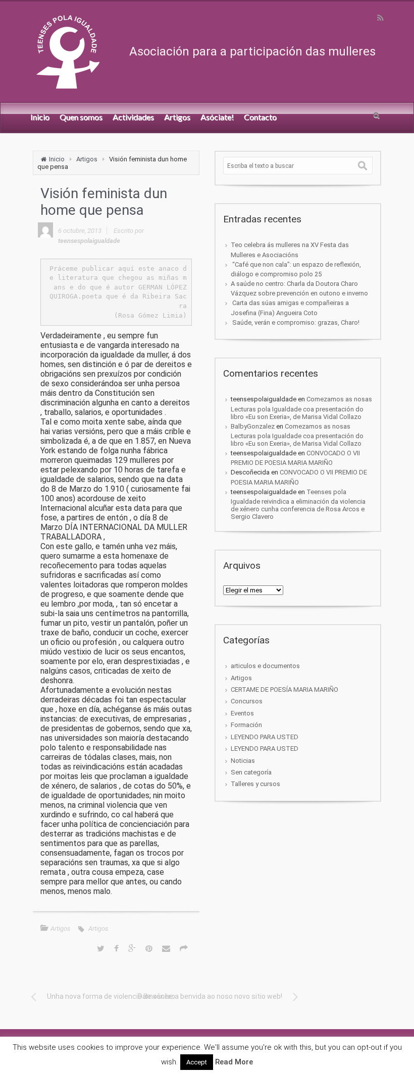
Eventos (242, 713)
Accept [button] (196, 1062)
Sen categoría (251, 772)
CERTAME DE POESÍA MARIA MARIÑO (284, 689)
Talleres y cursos (255, 784)
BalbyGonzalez (253, 426)
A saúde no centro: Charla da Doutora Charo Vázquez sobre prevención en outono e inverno (299, 288)
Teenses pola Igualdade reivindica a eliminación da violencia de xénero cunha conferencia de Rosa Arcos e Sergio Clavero (298, 504)
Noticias (243, 760)
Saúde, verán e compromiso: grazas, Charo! (295, 322)
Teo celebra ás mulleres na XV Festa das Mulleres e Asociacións (290, 249)
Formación (246, 725)
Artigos (86, 159)
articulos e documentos (265, 666)
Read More (234, 1061)
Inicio (57, 159)
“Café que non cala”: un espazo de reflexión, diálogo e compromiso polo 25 (296, 269)
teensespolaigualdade (89, 241)
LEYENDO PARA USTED (264, 737)
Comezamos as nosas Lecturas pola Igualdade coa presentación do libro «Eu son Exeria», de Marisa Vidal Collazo (301, 407)
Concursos (247, 701)
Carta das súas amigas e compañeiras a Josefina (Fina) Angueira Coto (290, 307)
